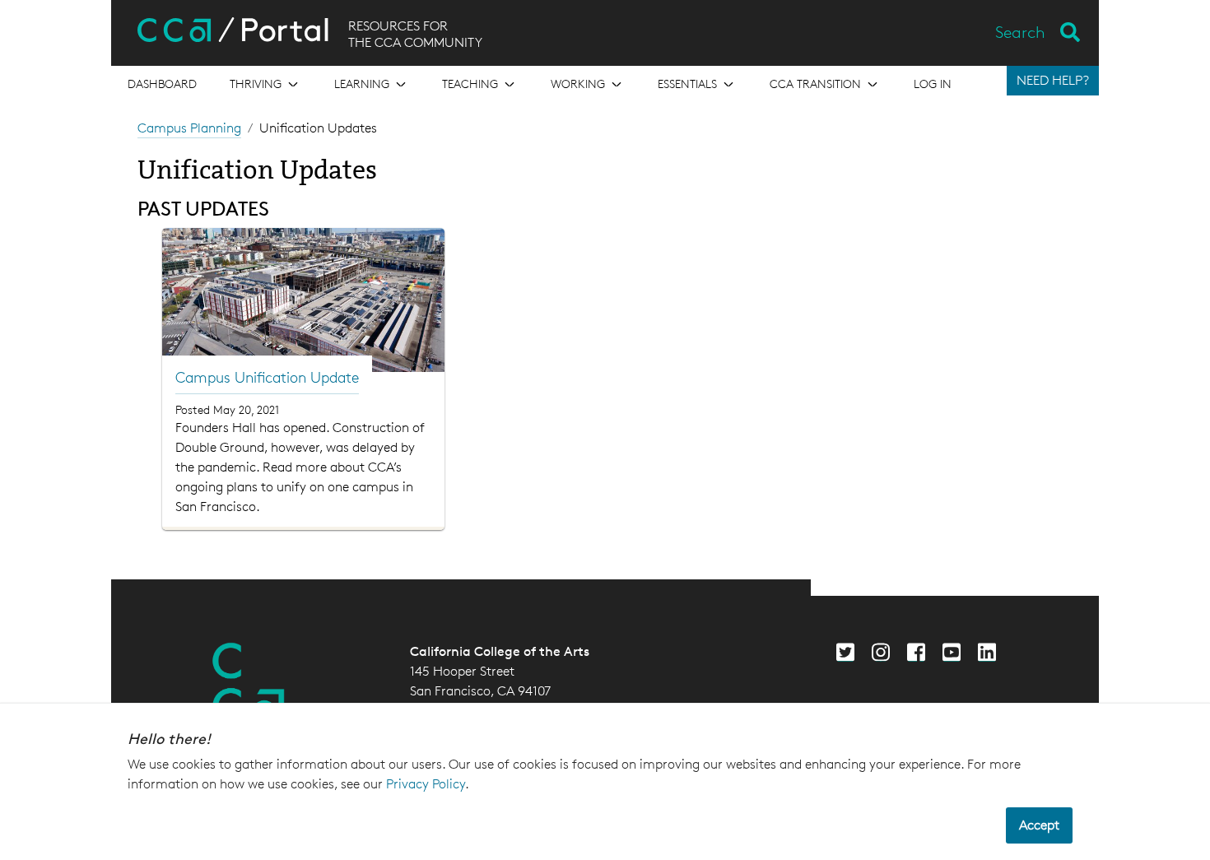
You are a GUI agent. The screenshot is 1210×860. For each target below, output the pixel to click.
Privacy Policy (425, 784)
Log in (933, 84)
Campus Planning (189, 128)
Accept (1039, 825)
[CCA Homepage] (249, 683)
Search (1020, 32)
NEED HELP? (1053, 80)
